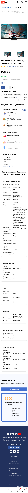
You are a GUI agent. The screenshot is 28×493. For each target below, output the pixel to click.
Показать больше (8, 166)
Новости (14, 478)
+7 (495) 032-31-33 (15, 444)
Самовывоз (14, 461)
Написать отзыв (14, 389)
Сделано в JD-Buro (22, 486)
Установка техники (14, 471)
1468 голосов (12, 66)
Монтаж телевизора (15, 97)
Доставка (14, 459)
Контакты (14, 456)
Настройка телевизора (15, 100)
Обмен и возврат (14, 468)
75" (8, 87)
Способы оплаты (14, 463)
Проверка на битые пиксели (15, 94)
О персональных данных (14, 475)
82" (13, 87)
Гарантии (14, 473)
